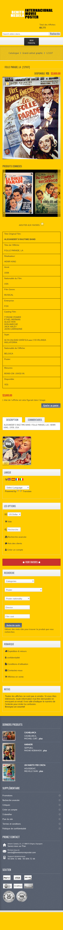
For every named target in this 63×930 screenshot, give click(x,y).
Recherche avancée (17, 537)
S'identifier (7, 814)
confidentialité (13, 657)
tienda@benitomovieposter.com (22, 852)
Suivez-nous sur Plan (17, 846)
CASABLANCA (30, 732)
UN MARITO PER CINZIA (34, 765)
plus (41, 738)
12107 (49, 52)
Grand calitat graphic (32, 52)
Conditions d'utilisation (17, 664)
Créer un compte (15, 550)
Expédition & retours (17, 651)
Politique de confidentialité (14, 828)
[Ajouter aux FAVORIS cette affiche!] (42, 224)
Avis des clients (15, 543)
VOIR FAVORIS (31, 562)
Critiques (6, 805)
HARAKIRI (28, 744)
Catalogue (14, 52)
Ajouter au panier (51, 405)
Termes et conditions (11, 823)
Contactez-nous (15, 670)
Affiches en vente (16, 677)
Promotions (7, 795)
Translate (27, 491)
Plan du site (7, 819)
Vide (10, 521)
